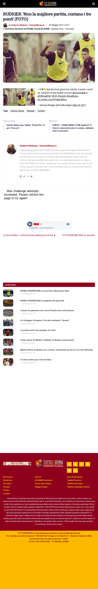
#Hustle (62, 96)
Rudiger (31, 111)
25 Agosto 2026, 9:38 (28, 362)
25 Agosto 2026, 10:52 (28, 294)
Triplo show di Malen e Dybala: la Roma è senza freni (47, 340)
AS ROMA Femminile (43, 480)
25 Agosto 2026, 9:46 (28, 353)
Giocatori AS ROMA (24, 29)
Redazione (7, 480)
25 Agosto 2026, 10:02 (28, 323)
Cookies (6, 493)
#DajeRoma (72, 96)
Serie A (38, 477)
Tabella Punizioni (74, 480)
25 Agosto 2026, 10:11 (28, 313)
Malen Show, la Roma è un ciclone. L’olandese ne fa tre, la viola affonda (56, 349)
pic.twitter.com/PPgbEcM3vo (52, 99)
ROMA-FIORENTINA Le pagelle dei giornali (42, 300)
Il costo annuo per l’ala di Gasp (35, 359)
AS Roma (9, 29)
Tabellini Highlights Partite (78, 487)
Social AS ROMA (42, 29)
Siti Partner (8, 477)
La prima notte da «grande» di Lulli (38, 330)
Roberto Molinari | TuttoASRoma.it (27, 25)
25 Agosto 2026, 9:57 (28, 333)
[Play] (30, 224)
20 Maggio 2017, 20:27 (59, 25)
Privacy (6, 490)
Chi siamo (7, 484)
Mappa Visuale (41, 487)
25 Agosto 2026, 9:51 (28, 343)
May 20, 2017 (79, 105)
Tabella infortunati (74, 484)
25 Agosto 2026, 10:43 (28, 303)
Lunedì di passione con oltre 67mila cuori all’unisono (47, 310)
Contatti (6, 487)
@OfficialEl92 (44, 96)
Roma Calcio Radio (43, 484)
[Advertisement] (49, 259)
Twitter (41, 111)
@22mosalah (78, 93)
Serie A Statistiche (74, 477)
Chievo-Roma (17, 111)
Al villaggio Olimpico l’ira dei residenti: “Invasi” (44, 320)
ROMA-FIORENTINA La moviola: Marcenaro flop (44, 290)
